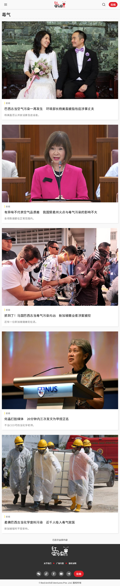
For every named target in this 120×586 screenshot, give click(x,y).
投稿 (113, 4)
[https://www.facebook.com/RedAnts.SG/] (53, 573)
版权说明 (72, 563)
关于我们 (47, 563)
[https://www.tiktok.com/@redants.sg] (46, 573)
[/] (60, 4)
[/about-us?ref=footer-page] (38, 573)
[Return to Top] (112, 580)
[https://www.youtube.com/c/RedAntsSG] (61, 573)
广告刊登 (60, 563)
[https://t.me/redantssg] (68, 573)
